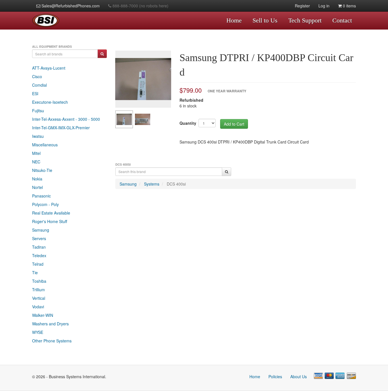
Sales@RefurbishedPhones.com (70, 6)
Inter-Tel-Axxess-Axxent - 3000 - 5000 (66, 119)
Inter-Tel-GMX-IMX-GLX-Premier (61, 127)
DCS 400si (176, 184)
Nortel (37, 187)
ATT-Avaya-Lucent (48, 68)
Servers (39, 238)
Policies (275, 376)
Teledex (39, 255)
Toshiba (39, 281)
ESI (35, 93)
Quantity (188, 123)
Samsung (40, 230)
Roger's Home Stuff (49, 221)
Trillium (38, 289)
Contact (342, 20)
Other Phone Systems (52, 341)
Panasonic (41, 196)
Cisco (37, 76)
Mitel (36, 153)
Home (234, 20)
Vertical (38, 298)
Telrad (37, 264)
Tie (35, 272)
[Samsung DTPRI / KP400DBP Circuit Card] (143, 79)
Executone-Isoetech (50, 102)
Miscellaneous (45, 144)
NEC (36, 162)
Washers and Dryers (50, 323)
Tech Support (305, 20)
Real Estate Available (51, 213)
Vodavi (38, 306)
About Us (298, 376)
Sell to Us (265, 20)
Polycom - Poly (45, 204)
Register (302, 6)
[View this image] (124, 119)
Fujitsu (38, 110)
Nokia (37, 179)
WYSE (37, 332)
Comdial (39, 85)
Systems (151, 184)
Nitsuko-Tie (42, 170)
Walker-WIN (42, 315)
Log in (323, 6)
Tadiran (39, 247)
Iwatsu (38, 136)
